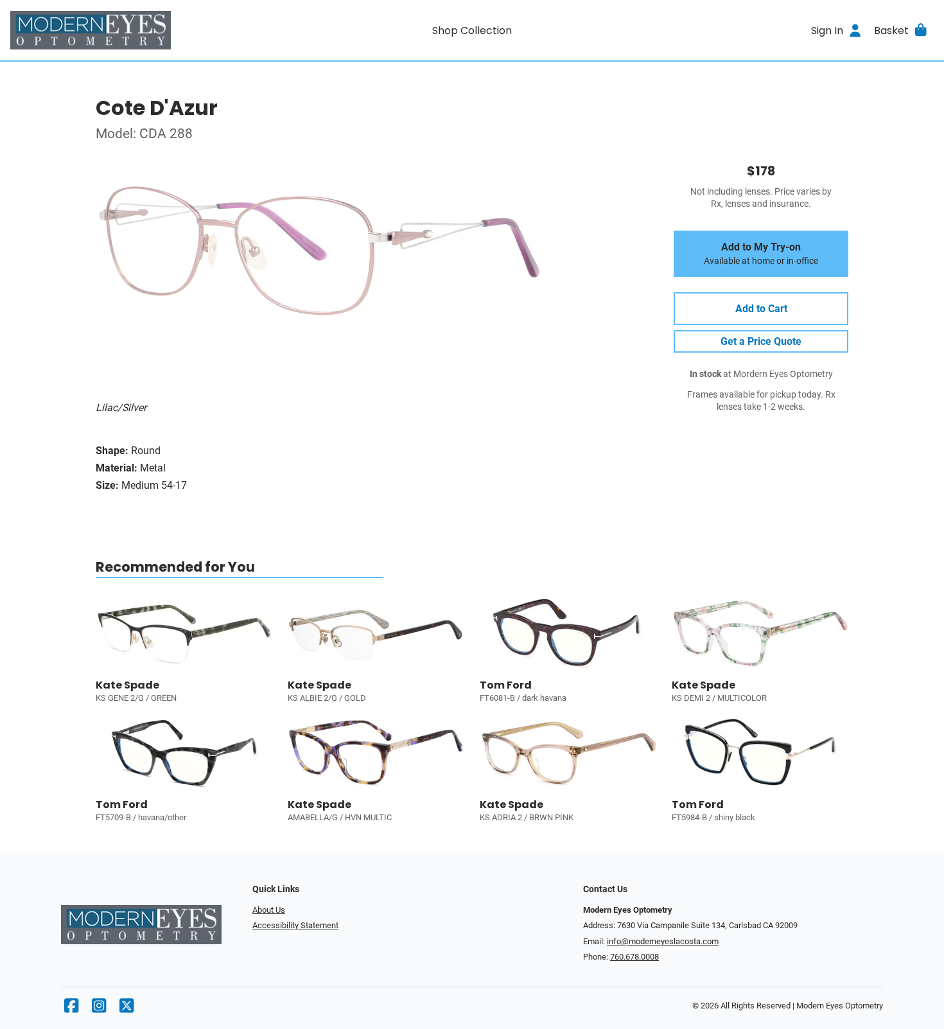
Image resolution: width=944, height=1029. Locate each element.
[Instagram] (99, 1009)
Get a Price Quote (761, 341)
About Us (268, 910)
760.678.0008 (634, 957)
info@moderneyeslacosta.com (663, 941)
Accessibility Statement (295, 925)
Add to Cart (761, 309)
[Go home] (125, 30)
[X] (126, 1009)
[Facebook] (71, 1009)
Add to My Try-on (761, 254)
